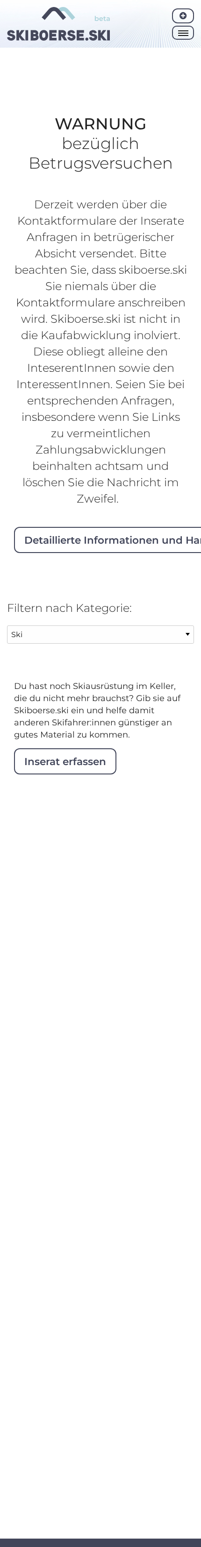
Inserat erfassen (65, 761)
